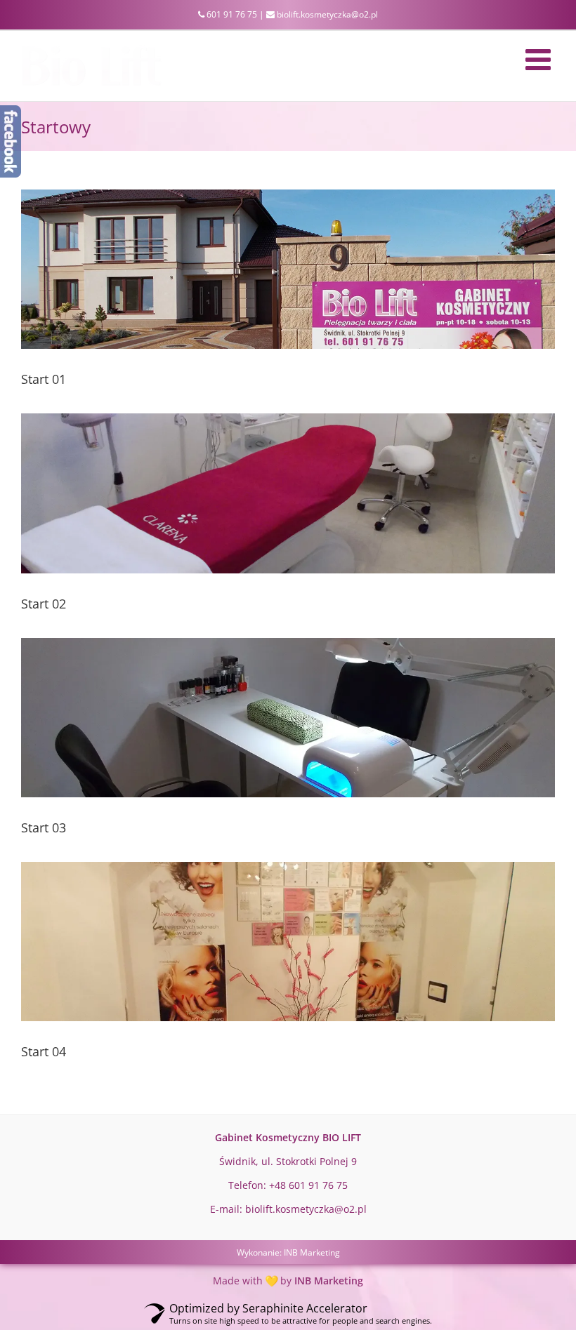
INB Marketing (312, 1252)
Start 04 (43, 1051)
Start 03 (43, 827)
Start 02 (43, 603)
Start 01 (43, 379)
